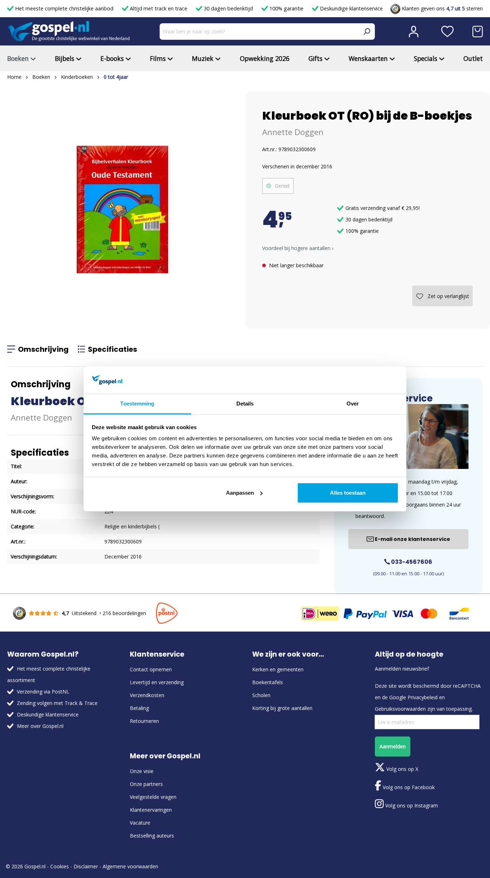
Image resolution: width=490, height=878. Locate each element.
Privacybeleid (422, 697)
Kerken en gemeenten (277, 669)
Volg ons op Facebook (408, 787)
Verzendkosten (147, 695)
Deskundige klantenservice (351, 8)
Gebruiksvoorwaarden (400, 708)
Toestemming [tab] (137, 403)
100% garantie (286, 8)
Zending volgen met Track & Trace (57, 703)
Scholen (261, 695)
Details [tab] (245, 403)
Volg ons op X (401, 769)
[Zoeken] (366, 31)
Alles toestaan (348, 493)
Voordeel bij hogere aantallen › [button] (297, 248)
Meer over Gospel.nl (40, 726)
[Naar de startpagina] (68, 31)
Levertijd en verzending (157, 682)
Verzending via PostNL (43, 691)
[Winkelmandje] (477, 31)
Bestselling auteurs (152, 835)
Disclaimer (86, 866)
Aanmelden (393, 746)
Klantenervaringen (151, 809)
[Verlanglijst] (447, 31)
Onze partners (146, 784)
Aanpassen (240, 493)
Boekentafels (267, 682)
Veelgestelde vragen (153, 796)
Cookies (59, 866)
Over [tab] (353, 403)
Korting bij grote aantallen (282, 708)
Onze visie (142, 771)
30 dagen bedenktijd (228, 8)
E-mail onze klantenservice (412, 539)
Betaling (139, 708)
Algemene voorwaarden (130, 866)
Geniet (282, 185)
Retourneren (144, 721)
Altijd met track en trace (158, 8)
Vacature (140, 822)
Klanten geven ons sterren (441, 8)
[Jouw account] (414, 31)
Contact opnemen (151, 669)
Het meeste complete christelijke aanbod (64, 8)
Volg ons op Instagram (411, 805)
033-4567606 (411, 562)
